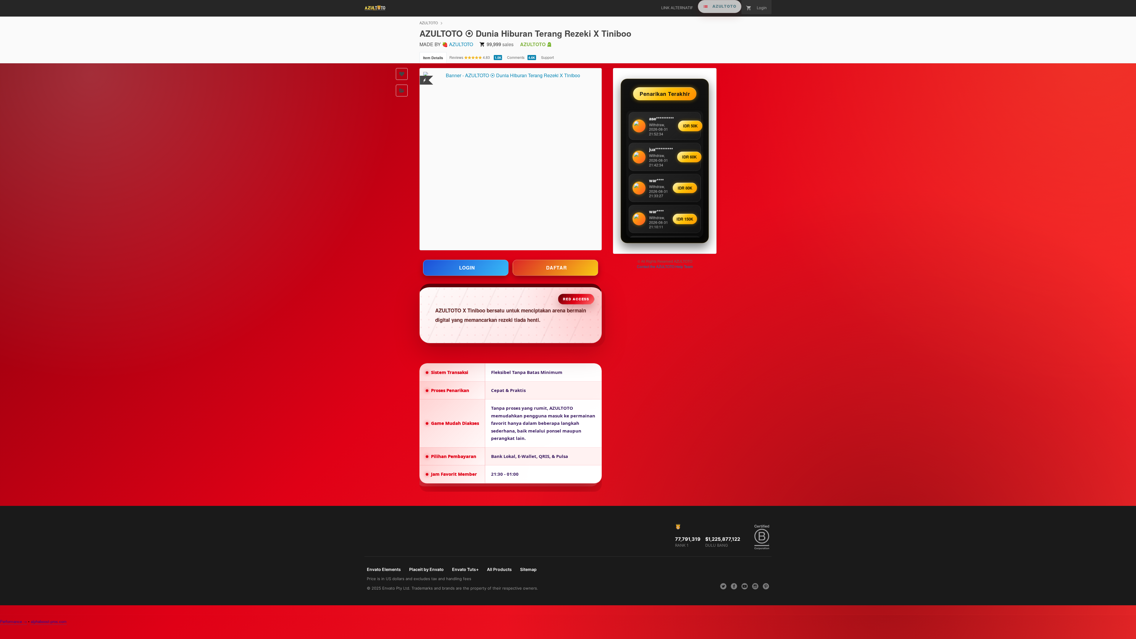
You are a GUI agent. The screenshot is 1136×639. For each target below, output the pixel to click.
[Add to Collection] (402, 90)
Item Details (433, 57)
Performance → (13, 621)
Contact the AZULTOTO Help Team (665, 266)
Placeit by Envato (426, 569)
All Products (499, 569)
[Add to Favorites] (402, 74)
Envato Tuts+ (465, 569)
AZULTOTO (428, 22)
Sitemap (528, 569)
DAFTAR (556, 267)
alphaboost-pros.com (49, 621)
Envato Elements (384, 569)
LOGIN (467, 267)
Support (547, 57)
